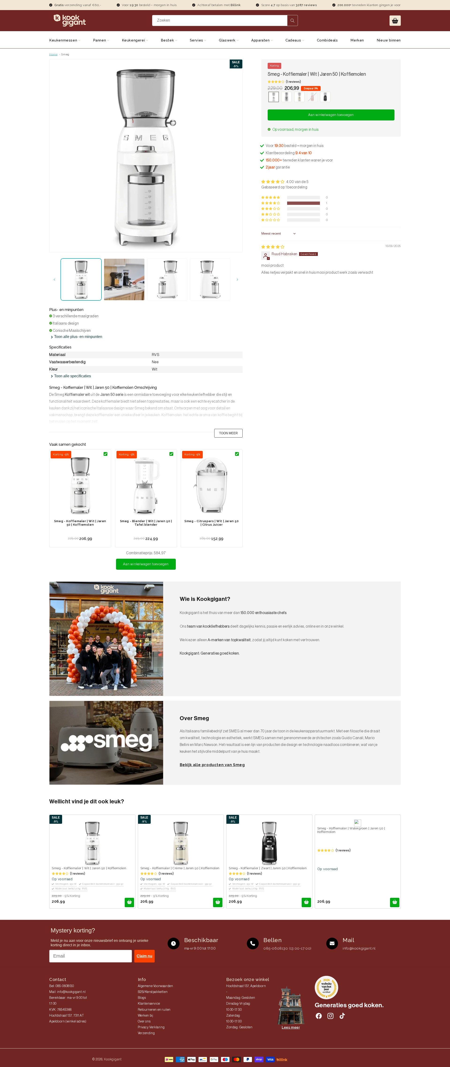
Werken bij (145, 1015)
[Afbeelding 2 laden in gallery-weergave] (124, 279)
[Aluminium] (286, 97)
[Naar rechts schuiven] (237, 279)
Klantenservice (149, 1003)
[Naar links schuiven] (54, 279)
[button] (395, 20)
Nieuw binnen (389, 40)
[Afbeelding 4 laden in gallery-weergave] (210, 279)
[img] (273, 247)
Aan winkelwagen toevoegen (146, 564)
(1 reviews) (293, 82)
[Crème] (299, 97)
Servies (197, 40)
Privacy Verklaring (151, 1027)
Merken (357, 40)
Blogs (142, 998)
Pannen (100, 40)
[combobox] (225, 20)
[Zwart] (325, 97)
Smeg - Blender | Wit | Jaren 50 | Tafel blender (146, 522)
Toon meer (228, 433)
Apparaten (261, 40)
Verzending (146, 1033)
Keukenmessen (63, 40)
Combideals (327, 40)
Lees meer (291, 1027)
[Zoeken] (292, 20)
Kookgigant (113, 1059)
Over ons (144, 1021)
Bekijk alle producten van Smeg (212, 765)
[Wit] (274, 97)
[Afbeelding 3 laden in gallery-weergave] (167, 279)
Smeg (65, 54)
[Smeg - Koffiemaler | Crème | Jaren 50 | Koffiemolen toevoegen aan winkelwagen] (217, 902)
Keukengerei (134, 40)
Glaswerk (227, 40)
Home (53, 54)
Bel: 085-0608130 (61, 986)
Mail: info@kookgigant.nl (67, 992)
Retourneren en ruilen (154, 1009)
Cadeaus (293, 40)
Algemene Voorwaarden (155, 986)
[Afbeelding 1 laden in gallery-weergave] (81, 279)
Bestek (168, 40)
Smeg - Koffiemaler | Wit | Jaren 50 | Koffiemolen (80, 522)
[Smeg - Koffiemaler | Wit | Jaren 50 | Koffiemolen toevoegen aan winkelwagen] (129, 902)
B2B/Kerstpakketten (153, 992)
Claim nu (144, 956)
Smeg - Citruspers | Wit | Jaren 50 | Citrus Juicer (211, 522)
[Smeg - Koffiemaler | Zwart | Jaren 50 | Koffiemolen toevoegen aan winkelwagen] (306, 902)
